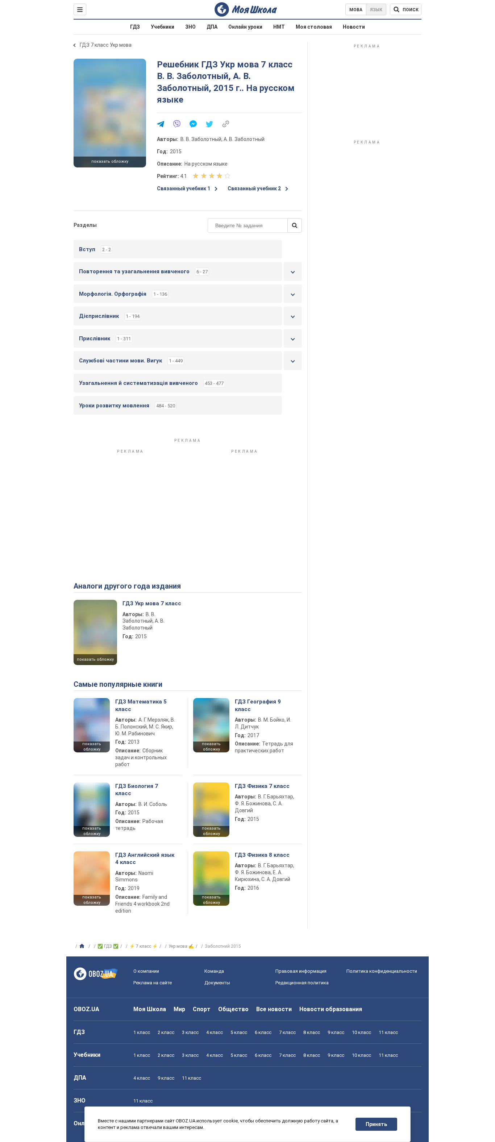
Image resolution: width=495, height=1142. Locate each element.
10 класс (361, 1032)
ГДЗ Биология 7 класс (136, 790)
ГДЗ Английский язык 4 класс (144, 858)
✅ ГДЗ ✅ (107, 946)
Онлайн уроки (245, 27)
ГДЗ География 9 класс (258, 705)
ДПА (212, 27)
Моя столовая (314, 27)
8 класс (311, 1032)
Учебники (162, 27)
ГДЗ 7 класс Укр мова (106, 45)
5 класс (238, 1032)
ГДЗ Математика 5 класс (141, 705)
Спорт (202, 1009)
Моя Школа (149, 1009)
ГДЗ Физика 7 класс (262, 786)
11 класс (388, 1032)
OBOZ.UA (86, 1009)
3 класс (190, 1032)
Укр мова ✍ (181, 946)
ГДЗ (135, 27)
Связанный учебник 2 (254, 188)
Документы (217, 982)
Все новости (274, 1009)
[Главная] (83, 946)
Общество (233, 1009)
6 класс (263, 1032)
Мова (355, 9)
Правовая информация (300, 971)
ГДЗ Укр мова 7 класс (151, 603)
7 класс (287, 1032)
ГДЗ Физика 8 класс (262, 855)
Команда (214, 971)
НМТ (279, 27)
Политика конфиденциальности (381, 971)
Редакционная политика (302, 982)
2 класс (166, 1032)
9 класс (336, 1032)
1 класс (141, 1032)
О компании (146, 971)
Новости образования (330, 1009)
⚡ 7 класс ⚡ (143, 946)
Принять (376, 1124)
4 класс (214, 1032)
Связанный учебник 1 (183, 188)
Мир (179, 1009)
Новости (354, 27)
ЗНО (190, 27)
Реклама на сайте (152, 982)
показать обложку (109, 161)
